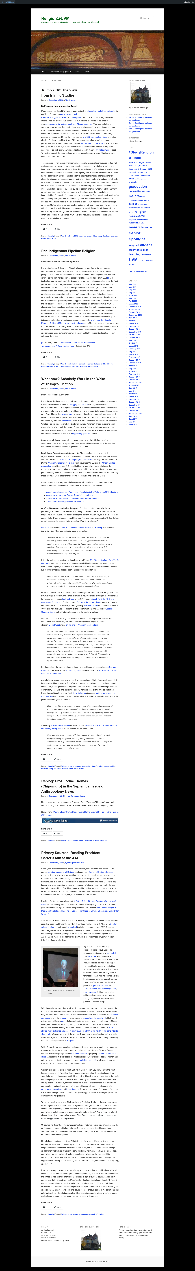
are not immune (102, 149)
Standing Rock (73, 366)
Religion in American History (89, 602)
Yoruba (131, 265)
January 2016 (134, 377)
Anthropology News (75, 840)
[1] (108, 277)
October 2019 (134, 312)
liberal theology (72, 1089)
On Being (98, 527)
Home (44, 71)
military (63, 1017)
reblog (97, 840)
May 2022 (132, 289)
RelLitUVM (133, 223)
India (143, 191)
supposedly (77, 433)
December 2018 (135, 332)
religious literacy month (138, 219)
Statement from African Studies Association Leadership (70, 495)
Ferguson (71, 1040)
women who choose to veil (92, 143)
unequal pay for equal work (94, 1017)
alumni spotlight (136, 162)
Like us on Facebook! (138, 271)
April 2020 (133, 301)
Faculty (51, 236)
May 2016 (132, 368)
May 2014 (132, 421)
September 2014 (135, 413)
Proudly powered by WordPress (97, 1261)
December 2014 (135, 405)
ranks (63, 414)
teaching (114, 236)
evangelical (72, 927)
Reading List (145, 207)
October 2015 (134, 379)
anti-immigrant (66, 114)
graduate (133, 182)
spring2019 (133, 245)
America (64, 236)
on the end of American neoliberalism (82, 624)
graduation (138, 186)
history (106, 766)
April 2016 (133, 371)
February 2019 (134, 326)
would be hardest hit (87, 1060)
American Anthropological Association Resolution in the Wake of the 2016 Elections (82, 491)
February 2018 (134, 348)
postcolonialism (62, 366)
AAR (63, 766)
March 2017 (133, 354)
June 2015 (133, 388)
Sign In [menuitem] (187, 2)
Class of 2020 (146, 169)
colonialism (72, 364)
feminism (82, 236)
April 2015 (133, 393)
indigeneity (98, 364)
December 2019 (135, 306)
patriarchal (91, 956)
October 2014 (134, 410)
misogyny (73, 404)
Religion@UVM (55, 18)
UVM (54, 238)
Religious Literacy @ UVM (61, 71)
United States (46, 238)
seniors (148, 227)
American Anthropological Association (76, 459)
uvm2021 (141, 260)
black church (89, 840)
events (131, 178)
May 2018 (132, 340)
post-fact (87, 433)
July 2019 (132, 317)
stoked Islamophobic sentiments (101, 110)
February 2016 (134, 374)
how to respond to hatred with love (76, 527)
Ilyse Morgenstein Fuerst (76, 796)
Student (145, 244)
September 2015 (135, 382)
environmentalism (79, 1053)
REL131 (131, 212)
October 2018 (134, 337)
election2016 (73, 236)
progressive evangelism (51, 1089)
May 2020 (132, 298)
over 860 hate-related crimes (95, 136)
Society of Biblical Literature (101, 871)
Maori (105, 364)
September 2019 (135, 315)
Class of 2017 (134, 169)
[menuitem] (193, 2)
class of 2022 (146, 172)
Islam (89, 236)
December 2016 (135, 362)
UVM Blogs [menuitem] (9, 2)
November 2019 (135, 309)
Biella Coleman (79, 692)
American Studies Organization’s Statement (65, 501)
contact (86, 71)
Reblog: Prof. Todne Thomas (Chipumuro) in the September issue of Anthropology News (73, 786)
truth (71, 768)
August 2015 (134, 385)
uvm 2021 (149, 260)
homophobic (77, 117)
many (71, 414)
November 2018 (135, 334)
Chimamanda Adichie (60, 725)
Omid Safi (45, 527)
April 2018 (133, 343)
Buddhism (143, 166)
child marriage (89, 991)
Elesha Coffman (91, 605)
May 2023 (132, 287)
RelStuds (140, 223)
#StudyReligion (141, 152)
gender (91, 364)
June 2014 (133, 419)
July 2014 (132, 416)
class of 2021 (135, 172)
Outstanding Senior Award (139, 200)
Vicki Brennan (70, 100)
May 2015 (132, 391)
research (44, 768)
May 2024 (132, 284)
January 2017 (134, 360)
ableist (64, 117)
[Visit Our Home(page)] (141, 93)
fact (93, 766)
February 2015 (134, 399)
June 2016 (133, 365)
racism (85, 404)
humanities (135, 191)
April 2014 (133, 424)
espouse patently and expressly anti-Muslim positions (68, 123)
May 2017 (132, 351)
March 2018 (133, 346)
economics (77, 766)
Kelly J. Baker (68, 598)
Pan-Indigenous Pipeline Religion (68, 250)
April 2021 (133, 295)
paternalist (111, 952)
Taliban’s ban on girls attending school (99, 988)
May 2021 (132, 292)
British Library (134, 166)
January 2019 (134, 329)
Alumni (135, 157)
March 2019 (133, 323)
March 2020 (133, 303)
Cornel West (54, 624)
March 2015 (133, 396)
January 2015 (134, 402)
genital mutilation (100, 985)
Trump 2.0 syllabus (73, 670)
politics (94, 236)
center (64, 1021)
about (77, 71)
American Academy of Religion (61, 462)
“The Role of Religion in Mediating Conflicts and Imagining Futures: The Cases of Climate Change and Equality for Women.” (80, 910)
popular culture (143, 204)
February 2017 (134, 357)
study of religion (104, 236)
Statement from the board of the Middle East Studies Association (74, 498)
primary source (85, 1214)
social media (67, 420)
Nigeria (142, 197)
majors (134, 196)
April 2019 (133, 320)
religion (140, 211)
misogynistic (55, 117)
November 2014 (135, 407)
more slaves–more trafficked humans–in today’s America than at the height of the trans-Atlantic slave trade (79, 1030)
